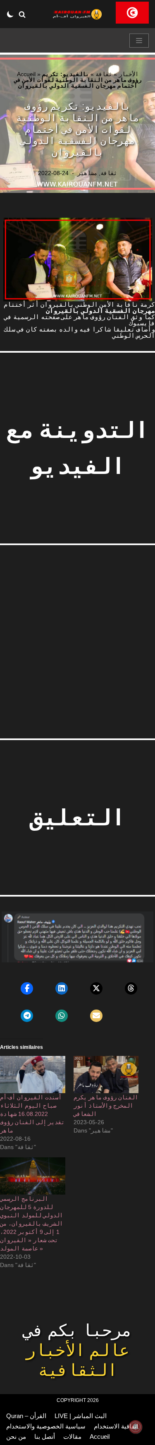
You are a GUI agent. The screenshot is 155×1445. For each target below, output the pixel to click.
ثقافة (103, 74)
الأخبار (128, 74)
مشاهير (87, 173)
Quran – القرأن (26, 1415)
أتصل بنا (44, 1436)
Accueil (26, 74)
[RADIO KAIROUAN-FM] (78, 14)
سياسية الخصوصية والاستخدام (46, 1426)
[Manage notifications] (135, 1426)
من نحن (16, 1436)
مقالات (72, 1436)
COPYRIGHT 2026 (78, 1400)
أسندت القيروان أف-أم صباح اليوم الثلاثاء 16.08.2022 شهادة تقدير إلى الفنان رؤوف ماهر (32, 1114)
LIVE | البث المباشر (81, 1415)
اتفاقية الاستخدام (116, 1426)
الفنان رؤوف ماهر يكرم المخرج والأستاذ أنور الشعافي (106, 1105)
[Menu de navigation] (139, 41)
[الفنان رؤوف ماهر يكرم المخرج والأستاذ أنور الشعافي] (106, 1074)
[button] (22, 14)
